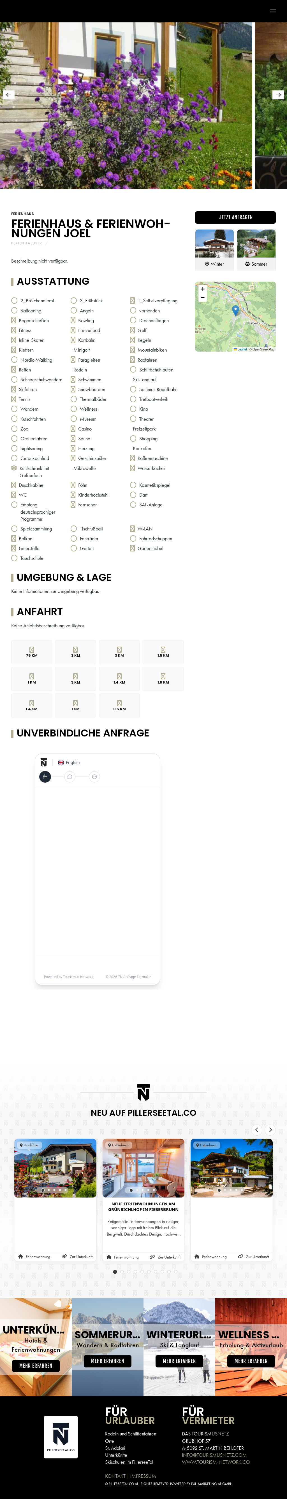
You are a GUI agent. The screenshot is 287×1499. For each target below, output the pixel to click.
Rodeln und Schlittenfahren (130, 1433)
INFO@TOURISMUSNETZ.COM (214, 1455)
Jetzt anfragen (235, 217)
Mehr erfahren (35, 1366)
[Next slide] (270, 1130)
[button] (270, 11)
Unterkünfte (116, 1455)
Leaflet (242, 349)
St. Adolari (115, 1448)
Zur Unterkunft (81, 1256)
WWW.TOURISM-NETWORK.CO (216, 1462)
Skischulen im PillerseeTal (129, 1462)
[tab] (50, 197)
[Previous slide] (256, 1130)
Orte (109, 1441)
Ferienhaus (22, 213)
